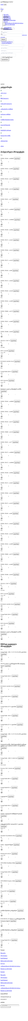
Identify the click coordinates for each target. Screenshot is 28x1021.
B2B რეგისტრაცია (7, 57)
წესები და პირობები (6, 968)
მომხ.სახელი (4, 45)
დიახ (2, 4)
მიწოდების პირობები (7, 961)
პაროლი (3, 35)
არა (5, 4)
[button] (5, 59)
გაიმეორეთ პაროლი (7, 53)
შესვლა (3, 39)
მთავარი (6, 14)
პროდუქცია (7, 16)
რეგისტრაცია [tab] (7, 29)
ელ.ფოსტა (4, 32)
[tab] (3, 971)
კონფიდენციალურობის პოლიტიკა (10, 966)
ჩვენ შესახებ (4, 958)
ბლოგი (3, 963)
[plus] (16, 192)
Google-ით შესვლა (7, 43)
